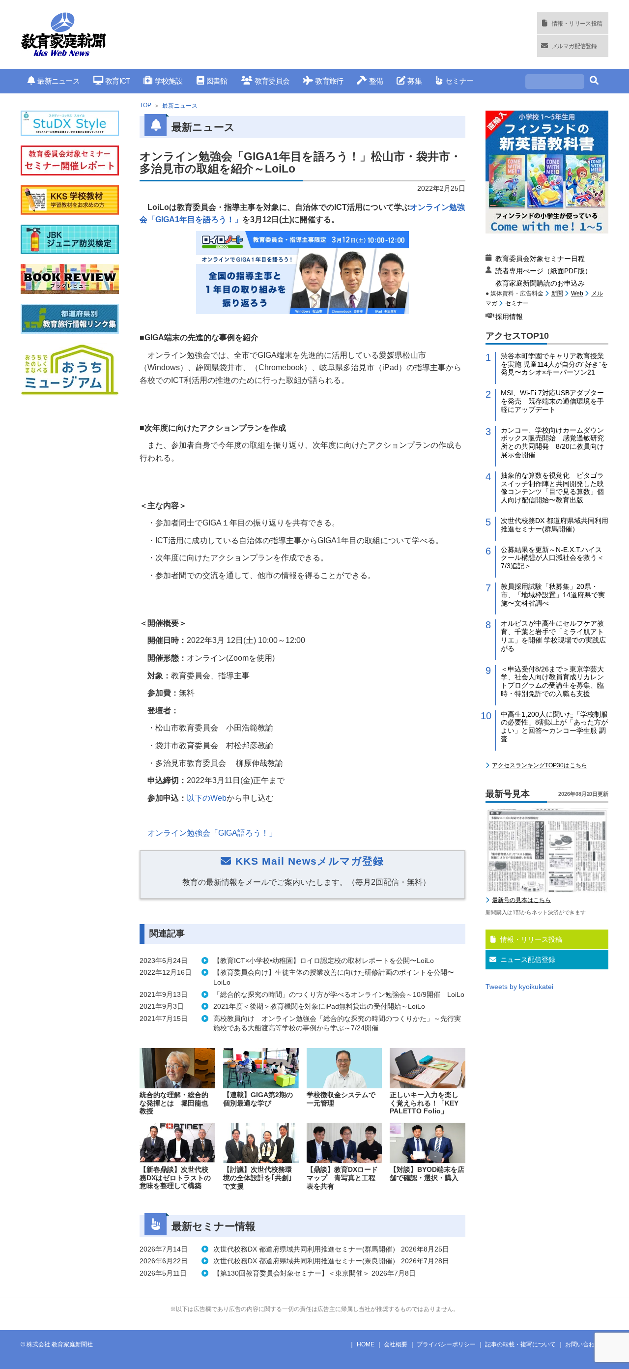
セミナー (459, 81)
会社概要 (395, 1344)
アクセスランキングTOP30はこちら (539, 765)
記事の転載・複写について (520, 1344)
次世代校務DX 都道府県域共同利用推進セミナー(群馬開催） (554, 525)
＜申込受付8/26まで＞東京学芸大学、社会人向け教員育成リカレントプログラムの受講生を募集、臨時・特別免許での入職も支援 (552, 681)
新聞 (557, 293)
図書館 (217, 81)
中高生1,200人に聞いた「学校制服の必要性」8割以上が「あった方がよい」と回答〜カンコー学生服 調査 (554, 726)
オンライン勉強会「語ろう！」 (212, 833)
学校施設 (168, 81)
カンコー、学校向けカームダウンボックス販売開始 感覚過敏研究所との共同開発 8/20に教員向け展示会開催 (552, 442)
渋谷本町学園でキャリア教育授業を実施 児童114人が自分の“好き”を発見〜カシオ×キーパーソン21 (554, 364)
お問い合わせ (582, 1344)
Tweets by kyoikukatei (519, 986)
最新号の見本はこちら (521, 900)
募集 (414, 81)
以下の (207, 798)
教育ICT (117, 81)
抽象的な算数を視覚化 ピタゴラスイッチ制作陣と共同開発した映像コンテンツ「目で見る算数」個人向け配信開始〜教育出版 (552, 487)
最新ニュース (58, 81)
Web (577, 293)
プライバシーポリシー (446, 1344)
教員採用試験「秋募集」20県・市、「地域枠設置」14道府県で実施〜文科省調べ (553, 595)
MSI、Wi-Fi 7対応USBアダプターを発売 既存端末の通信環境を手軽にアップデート (552, 401)
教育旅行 (329, 81)
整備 (376, 81)
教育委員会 (272, 81)
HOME (365, 1344)
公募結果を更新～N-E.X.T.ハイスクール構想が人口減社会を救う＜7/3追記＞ (552, 558)
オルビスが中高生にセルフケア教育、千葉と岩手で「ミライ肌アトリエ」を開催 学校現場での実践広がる (553, 635)
